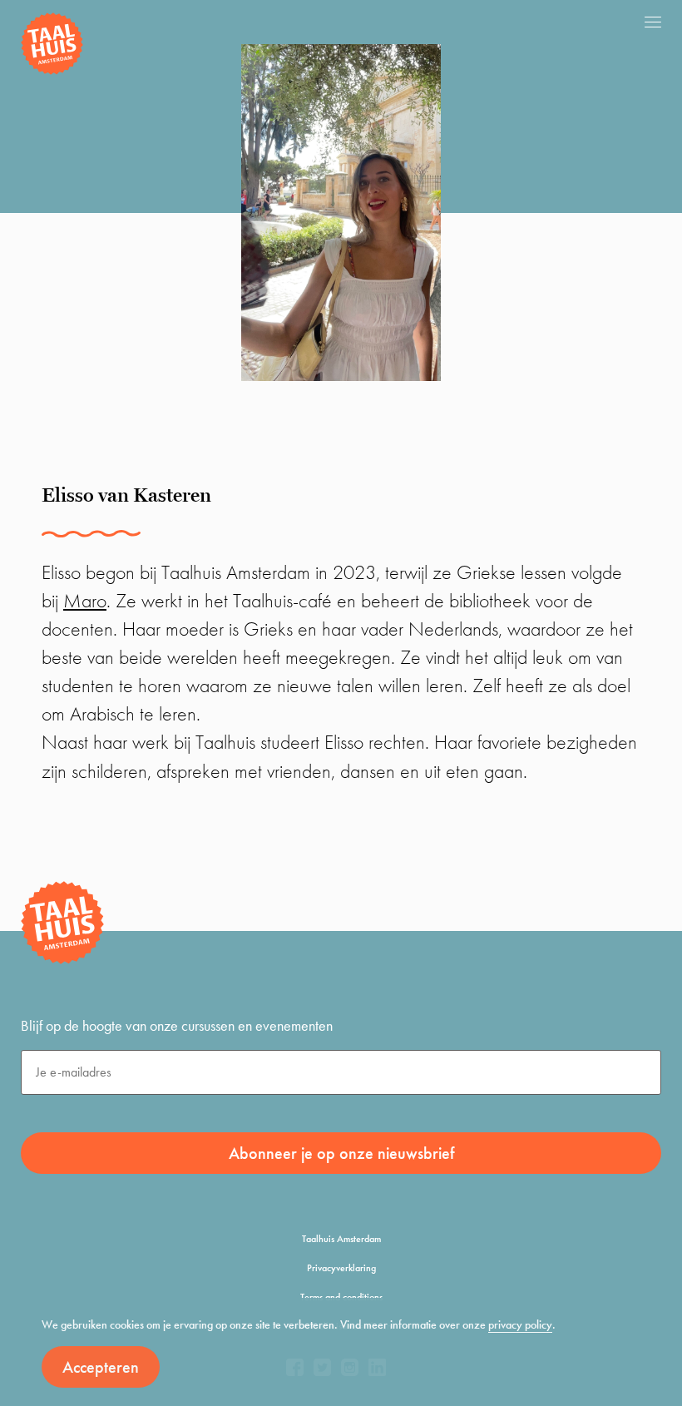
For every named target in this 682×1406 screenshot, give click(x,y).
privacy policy (520, 1324)
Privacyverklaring (341, 1268)
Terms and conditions (341, 1297)
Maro (84, 600)
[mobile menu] (653, 21)
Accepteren (100, 1367)
